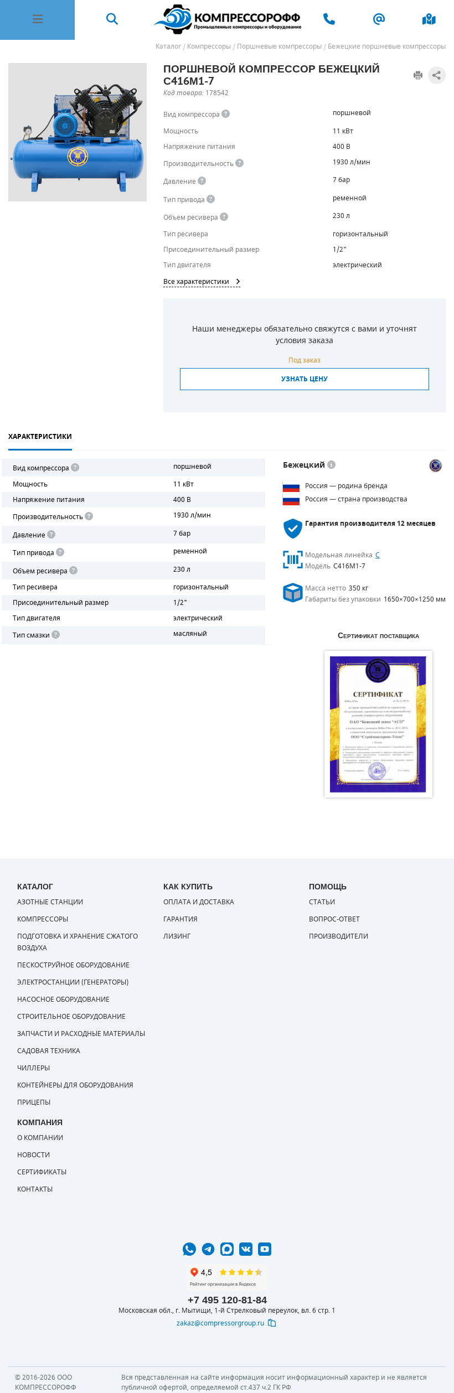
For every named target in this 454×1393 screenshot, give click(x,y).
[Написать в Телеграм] (208, 1249)
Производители (338, 936)
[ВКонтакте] (245, 1249)
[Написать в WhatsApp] (189, 1249)
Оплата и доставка (198, 902)
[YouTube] (264, 1249)
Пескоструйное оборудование (73, 965)
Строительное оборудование (71, 1017)
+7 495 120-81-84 (227, 1300)
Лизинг (176, 936)
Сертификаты (41, 1172)
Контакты (35, 1189)
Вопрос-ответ (334, 919)
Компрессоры (42, 919)
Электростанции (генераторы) (72, 982)
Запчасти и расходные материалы (81, 1034)
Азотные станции (50, 902)
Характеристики (40, 437)
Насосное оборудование (63, 999)
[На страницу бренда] (436, 465)
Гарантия (180, 919)
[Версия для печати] (418, 75)
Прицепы (33, 1102)
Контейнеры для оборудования (75, 1085)
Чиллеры (33, 1068)
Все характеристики (196, 282)
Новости (33, 1155)
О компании (40, 1138)
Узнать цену (304, 379)
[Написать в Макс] (227, 1249)
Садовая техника (48, 1051)
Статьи (322, 902)
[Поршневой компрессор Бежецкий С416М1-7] (77, 132)
